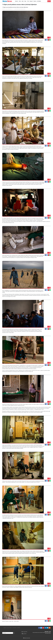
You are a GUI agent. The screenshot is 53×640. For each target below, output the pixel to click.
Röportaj (34, 1)
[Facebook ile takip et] (39, 628)
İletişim (11, 627)
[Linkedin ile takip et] (45, 628)
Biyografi (31, 1)
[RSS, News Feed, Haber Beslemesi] (49, 628)
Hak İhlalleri (39, 1)
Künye (8, 627)
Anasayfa (5, 627)
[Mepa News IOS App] (24, 633)
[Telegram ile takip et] (47, 628)
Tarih (28, 1)
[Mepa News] (7, 1)
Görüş (20, 1)
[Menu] (50, 1)
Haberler (16, 1)
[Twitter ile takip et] (41, 628)
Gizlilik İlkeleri (14, 627)
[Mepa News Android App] (24, 631)
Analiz (23, 1)
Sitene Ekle (18, 627)
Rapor (25, 1)
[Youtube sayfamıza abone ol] (43, 628)
